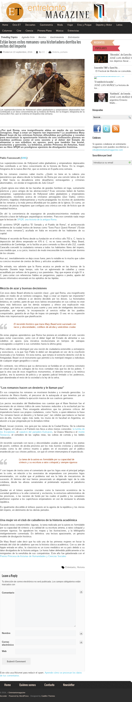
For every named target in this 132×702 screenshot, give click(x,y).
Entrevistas (73, 30)
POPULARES (101, 48)
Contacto (49, 685)
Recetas (42, 37)
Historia (55, 52)
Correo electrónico (7, 643)
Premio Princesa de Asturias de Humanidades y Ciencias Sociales (33, 556)
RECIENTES (99, 42)
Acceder (3, 696)
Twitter (106, 129)
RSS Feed (116, 129)
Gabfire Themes (48, 696)
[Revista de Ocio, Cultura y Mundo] (66, 12)
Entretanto (73, 37)
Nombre (6, 633)
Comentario (7, 592)
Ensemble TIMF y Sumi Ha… (107, 67)
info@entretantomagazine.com (107, 150)
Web (4, 651)
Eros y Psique (84, 25)
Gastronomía (46, 25)
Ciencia (29, 30)
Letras (119, 25)
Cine (19, 30)
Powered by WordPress (19, 696)
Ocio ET (17, 25)
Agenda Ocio (28, 37)
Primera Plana (44, 30)
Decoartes (30, 25)
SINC (24, 158)
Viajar (70, 25)
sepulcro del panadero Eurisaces (36, 432)
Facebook (97, 129)
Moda (60, 25)
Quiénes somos (27, 685)
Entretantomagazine (16, 693)
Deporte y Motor (104, 25)
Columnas (7, 30)
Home (5, 25)
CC (43, 52)
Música (59, 30)
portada (64, 52)
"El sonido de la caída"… (105, 81)
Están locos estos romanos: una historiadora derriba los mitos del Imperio (40, 44)
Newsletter (68, 685)
